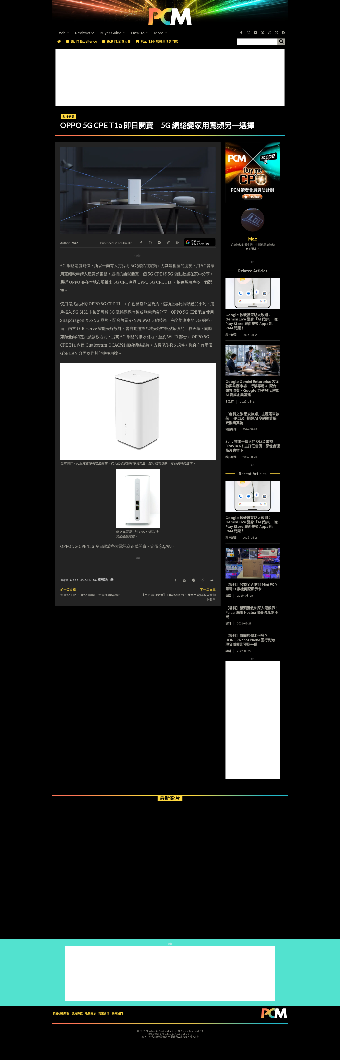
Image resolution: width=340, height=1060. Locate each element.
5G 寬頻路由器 (103, 579)
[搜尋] (281, 41)
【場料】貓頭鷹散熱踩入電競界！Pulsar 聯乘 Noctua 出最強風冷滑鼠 (252, 612)
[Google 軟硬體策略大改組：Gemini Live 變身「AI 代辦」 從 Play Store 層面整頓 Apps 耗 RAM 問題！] (252, 293)
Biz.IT (229, 401)
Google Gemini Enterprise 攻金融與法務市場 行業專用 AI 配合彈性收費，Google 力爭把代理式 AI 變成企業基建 (252, 388)
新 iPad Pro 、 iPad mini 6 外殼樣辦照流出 (90, 594)
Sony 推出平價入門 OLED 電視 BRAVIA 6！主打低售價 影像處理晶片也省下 (252, 445)
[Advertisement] (170, 76)
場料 (228, 623)
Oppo (74, 579)
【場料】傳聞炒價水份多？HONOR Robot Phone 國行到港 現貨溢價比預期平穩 (251, 639)
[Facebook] (241, 33)
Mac (75, 243)
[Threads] (262, 33)
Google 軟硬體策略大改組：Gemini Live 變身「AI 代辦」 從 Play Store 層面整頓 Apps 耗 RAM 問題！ (251, 524)
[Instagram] (248, 33)
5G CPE (85, 579)
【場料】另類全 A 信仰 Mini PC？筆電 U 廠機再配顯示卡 (251, 586)
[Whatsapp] (269, 33)
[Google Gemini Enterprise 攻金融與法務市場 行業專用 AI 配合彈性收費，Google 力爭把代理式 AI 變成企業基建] (252, 360)
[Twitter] (276, 33)
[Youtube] (255, 33)
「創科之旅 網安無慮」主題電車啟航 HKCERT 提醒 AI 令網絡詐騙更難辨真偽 (252, 418)
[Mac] (252, 220)
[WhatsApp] (150, 242)
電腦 (228, 595)
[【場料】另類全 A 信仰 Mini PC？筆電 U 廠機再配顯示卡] (252, 563)
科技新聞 (68, 116)
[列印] (177, 242)
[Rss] (283, 33)
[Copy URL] (168, 242)
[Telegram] (159, 242)
